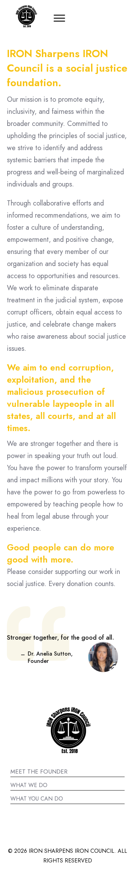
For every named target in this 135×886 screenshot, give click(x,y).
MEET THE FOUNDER (39, 771)
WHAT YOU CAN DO (36, 799)
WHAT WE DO (28, 785)
